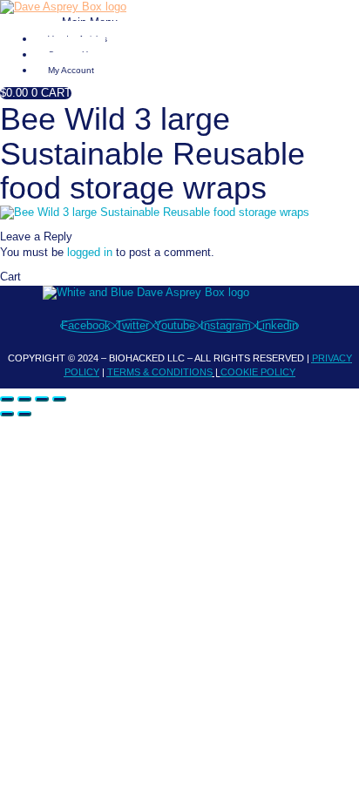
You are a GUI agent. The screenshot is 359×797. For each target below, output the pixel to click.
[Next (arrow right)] (24, 413)
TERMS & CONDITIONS (160, 372)
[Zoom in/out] (7, 399)
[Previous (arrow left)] (7, 413)
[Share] (42, 399)
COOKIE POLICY (257, 372)
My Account (71, 70)
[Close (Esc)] (59, 399)
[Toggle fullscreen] (24, 399)
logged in (89, 253)
